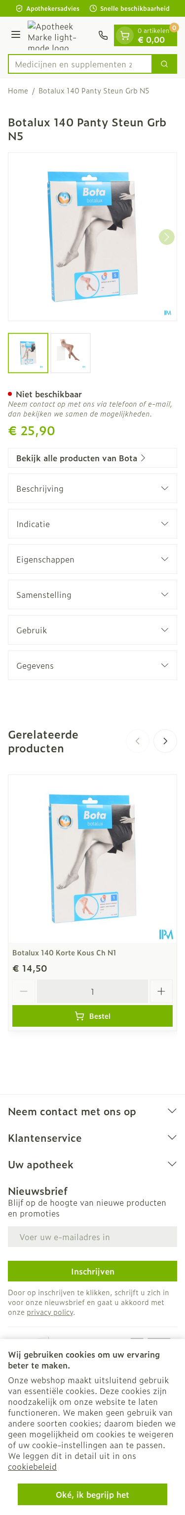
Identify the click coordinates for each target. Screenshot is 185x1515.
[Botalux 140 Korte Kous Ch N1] (92, 859)
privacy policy (50, 1312)
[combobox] (80, 64)
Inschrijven (92, 1271)
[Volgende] (167, 237)
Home (18, 90)
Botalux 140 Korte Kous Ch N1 (64, 952)
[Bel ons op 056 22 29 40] (103, 35)
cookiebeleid (32, 1466)
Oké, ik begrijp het (92, 1494)
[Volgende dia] (165, 741)
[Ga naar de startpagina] (61, 35)
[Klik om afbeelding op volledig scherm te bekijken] (92, 237)
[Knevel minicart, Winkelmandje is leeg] (125, 35)
